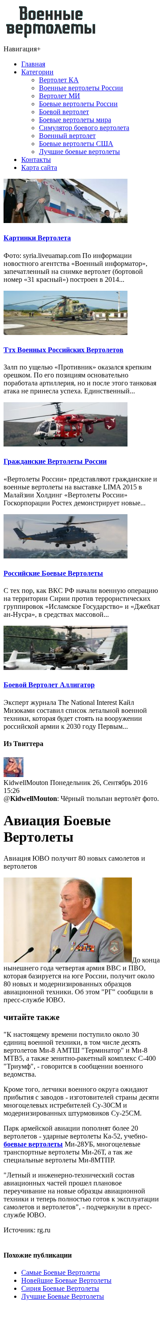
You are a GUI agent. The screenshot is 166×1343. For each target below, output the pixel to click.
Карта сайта (39, 167)
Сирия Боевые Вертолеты (60, 1288)
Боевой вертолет (64, 111)
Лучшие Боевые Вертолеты (62, 1296)
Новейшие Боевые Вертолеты (66, 1280)
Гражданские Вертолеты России (55, 461)
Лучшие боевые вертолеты (79, 151)
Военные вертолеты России (81, 88)
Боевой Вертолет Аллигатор (49, 685)
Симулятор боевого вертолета (84, 127)
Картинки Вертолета (37, 238)
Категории (37, 72)
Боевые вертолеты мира (75, 119)
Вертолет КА (59, 80)
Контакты (36, 159)
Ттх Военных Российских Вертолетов (64, 350)
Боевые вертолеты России (78, 104)
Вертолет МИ (59, 96)
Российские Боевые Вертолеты (53, 573)
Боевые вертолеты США (76, 143)
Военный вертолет (67, 135)
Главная (33, 64)
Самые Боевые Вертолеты (60, 1272)
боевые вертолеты (33, 1144)
